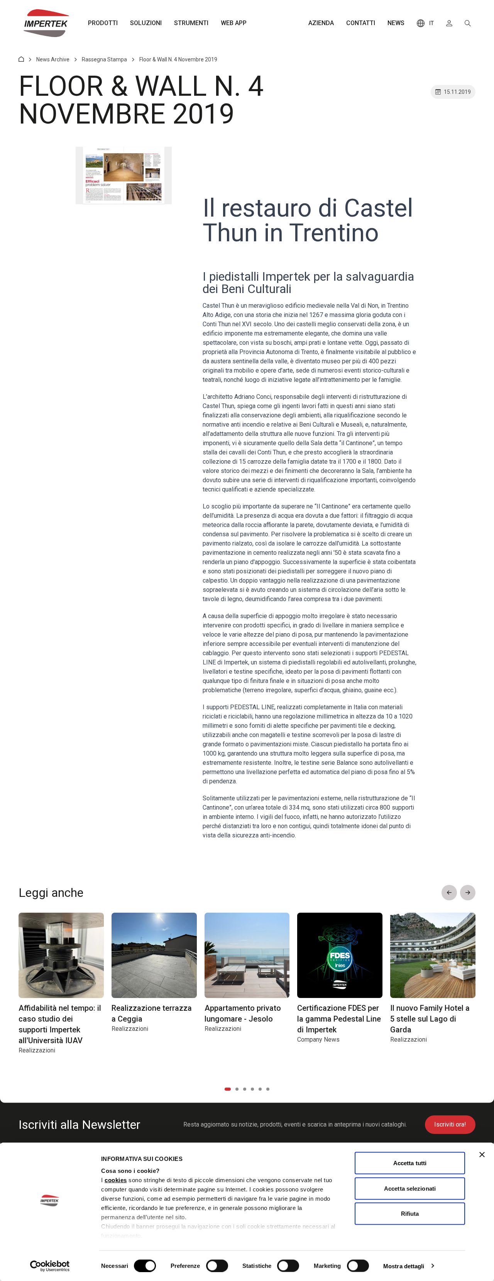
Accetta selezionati (410, 1188)
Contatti (360, 23)
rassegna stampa (104, 59)
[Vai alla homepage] (46, 23)
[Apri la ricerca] (468, 23)
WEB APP (234, 23)
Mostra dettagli (404, 1265)
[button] (449, 892)
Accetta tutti (409, 1163)
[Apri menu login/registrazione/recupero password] (449, 23)
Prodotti (103, 23)
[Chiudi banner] (482, 1154)
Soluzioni (146, 23)
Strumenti (191, 23)
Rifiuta (410, 1213)
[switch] (217, 1265)
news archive (52, 59)
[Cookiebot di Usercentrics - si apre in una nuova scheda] (50, 1266)
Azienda (321, 23)
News (395, 23)
